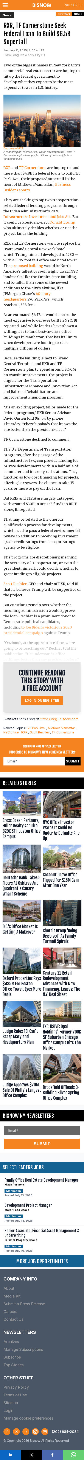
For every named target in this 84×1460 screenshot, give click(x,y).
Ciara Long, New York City (21, 55)
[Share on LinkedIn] (10, 1455)
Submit (73, 761)
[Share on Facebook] (52, 1455)
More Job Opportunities (42, 1261)
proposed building (27, 266)
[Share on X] (31, 1455)
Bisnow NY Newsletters (28, 1116)
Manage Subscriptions (23, 1349)
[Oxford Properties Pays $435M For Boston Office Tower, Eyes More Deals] (22, 973)
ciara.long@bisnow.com (59, 719)
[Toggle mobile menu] (6, 5)
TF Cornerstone (32, 168)
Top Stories (13, 1365)
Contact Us (13, 1319)
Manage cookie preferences (28, 1418)
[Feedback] (44, 1431)
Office (78, 14)
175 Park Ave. (35, 728)
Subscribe (73, 5)
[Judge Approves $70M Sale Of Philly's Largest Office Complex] (22, 1078)
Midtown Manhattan (62, 728)
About (8, 1288)
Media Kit (11, 1296)
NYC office (11, 732)
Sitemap (10, 1402)
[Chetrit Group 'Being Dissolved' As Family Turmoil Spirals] (62, 923)
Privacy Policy (16, 1387)
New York (64, 14)
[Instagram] (35, 1431)
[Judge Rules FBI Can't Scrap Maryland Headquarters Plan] (22, 1026)
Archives (11, 1341)
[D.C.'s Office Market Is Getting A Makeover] (22, 923)
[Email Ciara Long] (43, 55)
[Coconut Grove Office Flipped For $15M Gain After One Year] (62, 871)
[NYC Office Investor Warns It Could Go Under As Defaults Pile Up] (62, 817)
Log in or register (42, 700)
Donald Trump (62, 222)
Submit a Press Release (24, 1304)
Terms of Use (15, 1395)
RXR (7, 168)
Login (8, 1410)
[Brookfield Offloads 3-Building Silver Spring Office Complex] (62, 1078)
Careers (10, 1311)
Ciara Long (26, 719)
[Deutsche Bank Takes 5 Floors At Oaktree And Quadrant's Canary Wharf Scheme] (22, 871)
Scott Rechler (15, 584)
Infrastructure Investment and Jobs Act (37, 217)
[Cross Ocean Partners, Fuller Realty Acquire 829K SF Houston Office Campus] (22, 817)
